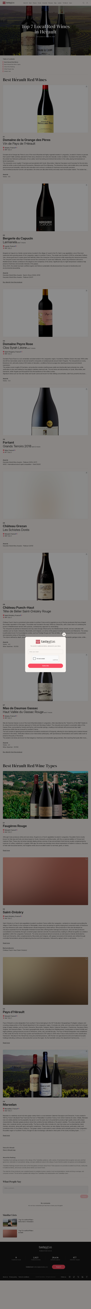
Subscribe (45, 665)
